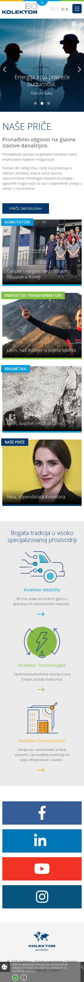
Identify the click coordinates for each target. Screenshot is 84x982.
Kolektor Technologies (42, 665)
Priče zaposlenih (25, 208)
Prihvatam (15, 978)
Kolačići (71, 961)
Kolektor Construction (42, 741)
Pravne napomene (49, 961)
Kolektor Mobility (42, 590)
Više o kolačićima (24, 978)
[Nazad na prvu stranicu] (19, 9)
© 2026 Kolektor (19, 961)
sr (63, 9)
